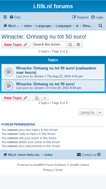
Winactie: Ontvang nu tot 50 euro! (43, 36)
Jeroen (39, 76)
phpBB (38, 164)
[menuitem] (15, 17)
